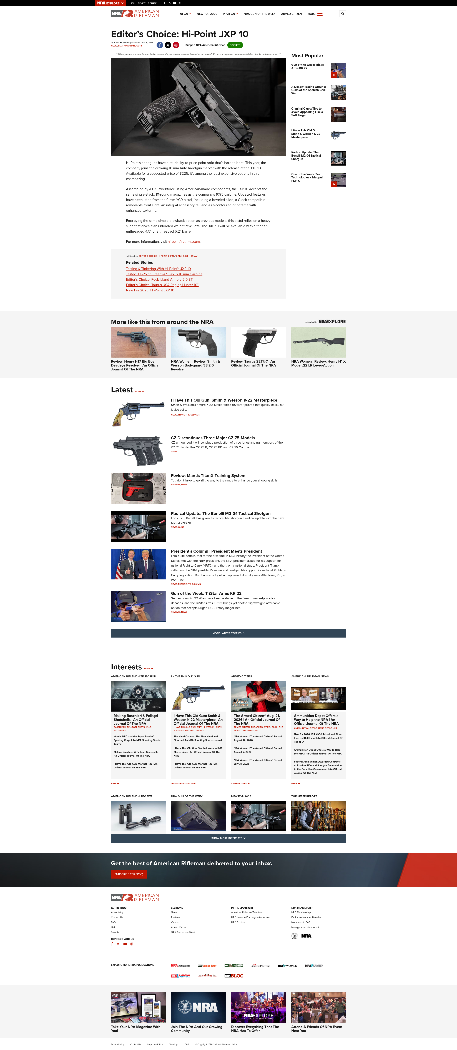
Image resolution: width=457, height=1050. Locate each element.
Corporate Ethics (155, 1044)
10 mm (178, 256)
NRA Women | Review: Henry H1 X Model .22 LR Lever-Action (318, 363)
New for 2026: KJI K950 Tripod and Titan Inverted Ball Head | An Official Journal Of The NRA (318, 738)
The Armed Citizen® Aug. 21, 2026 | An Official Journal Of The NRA (257, 719)
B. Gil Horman (190, 256)
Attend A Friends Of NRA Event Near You (316, 1028)
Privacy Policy (117, 1044)
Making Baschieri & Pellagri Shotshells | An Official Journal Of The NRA (136, 719)
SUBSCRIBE (129, 874)
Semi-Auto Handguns (130, 45)
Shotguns (119, 730)
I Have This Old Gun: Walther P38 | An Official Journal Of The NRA (135, 765)
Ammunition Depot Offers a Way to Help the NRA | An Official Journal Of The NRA (316, 719)
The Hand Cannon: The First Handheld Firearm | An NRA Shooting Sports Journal (198, 738)
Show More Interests (247, 838)
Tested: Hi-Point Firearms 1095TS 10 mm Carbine (164, 274)
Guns (181, 527)
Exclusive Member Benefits (306, 917)
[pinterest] (176, 43)
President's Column (189, 584)
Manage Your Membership (305, 927)
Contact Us (117, 917)
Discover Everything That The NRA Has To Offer (255, 1028)
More (138, 391)
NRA (335, 728)
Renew (141, 3)
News (184, 14)
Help (113, 927)
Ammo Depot (325, 728)
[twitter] (168, 43)
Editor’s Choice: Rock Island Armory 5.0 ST (159, 279)
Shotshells (144, 727)
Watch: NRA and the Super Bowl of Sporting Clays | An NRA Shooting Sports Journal (137, 740)
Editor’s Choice (148, 256)
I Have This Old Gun (189, 414)
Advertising (117, 912)
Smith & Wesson (206, 727)
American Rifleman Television (133, 676)
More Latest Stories (242, 633)
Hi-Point (162, 256)
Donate (152, 3)
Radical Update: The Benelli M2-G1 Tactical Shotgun (221, 513)
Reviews (229, 14)
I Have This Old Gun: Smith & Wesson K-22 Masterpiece (224, 400)
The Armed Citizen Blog (264, 727)
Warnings (174, 1044)
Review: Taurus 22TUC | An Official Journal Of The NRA (253, 363)
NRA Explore (238, 922)
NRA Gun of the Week (259, 14)
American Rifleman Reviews (131, 796)
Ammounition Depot (305, 728)
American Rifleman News (310, 676)
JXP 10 (171, 256)
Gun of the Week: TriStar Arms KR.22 (206, 593)
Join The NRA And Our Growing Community (196, 1028)
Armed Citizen (291, 14)
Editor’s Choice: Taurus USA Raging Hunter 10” (162, 284)
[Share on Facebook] (160, 43)
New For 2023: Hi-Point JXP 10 (150, 290)
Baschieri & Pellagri (125, 727)
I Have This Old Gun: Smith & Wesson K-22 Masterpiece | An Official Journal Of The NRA (198, 719)
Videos (175, 922)
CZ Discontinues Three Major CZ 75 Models (213, 438)
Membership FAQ (300, 922)
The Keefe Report (304, 796)
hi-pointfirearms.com (183, 241)
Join (133, 3)
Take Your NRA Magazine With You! (135, 1028)
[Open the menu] (320, 13)
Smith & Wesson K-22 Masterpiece (198, 729)
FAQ (113, 922)
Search (115, 932)
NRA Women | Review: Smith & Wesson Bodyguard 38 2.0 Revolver (195, 365)
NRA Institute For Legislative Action (250, 917)
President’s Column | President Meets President (216, 551)
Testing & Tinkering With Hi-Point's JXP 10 (158, 268)
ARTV (114, 783)
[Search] (342, 13)
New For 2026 (207, 14)
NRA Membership (301, 912)
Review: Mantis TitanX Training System (208, 475)
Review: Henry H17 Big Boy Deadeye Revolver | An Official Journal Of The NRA (135, 365)
